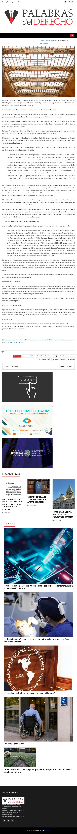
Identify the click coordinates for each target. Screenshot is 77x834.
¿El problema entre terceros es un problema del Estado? (29, 693)
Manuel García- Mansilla (43, 356)
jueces (73, 356)
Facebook (62, 366)
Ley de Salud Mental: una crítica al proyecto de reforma (63, 514)
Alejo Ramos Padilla (44, 359)
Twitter (70, 366)
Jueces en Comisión (28, 356)
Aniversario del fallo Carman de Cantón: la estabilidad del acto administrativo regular (13, 504)
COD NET (47, 831)
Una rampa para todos (14, 744)
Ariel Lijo (55, 356)
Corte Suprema (64, 356)
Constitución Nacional (59, 359)
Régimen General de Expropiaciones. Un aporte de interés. (36, 499)
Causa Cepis (71, 359)
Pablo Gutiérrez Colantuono (49, 40)
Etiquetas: (17, 356)
